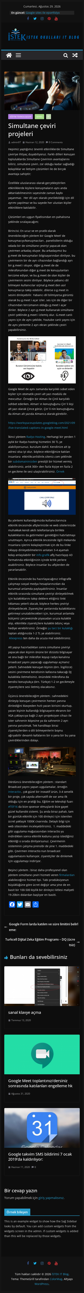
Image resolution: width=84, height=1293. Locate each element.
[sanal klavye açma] (42, 969)
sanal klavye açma (24, 1012)
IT (48, 116)
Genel (39, 116)
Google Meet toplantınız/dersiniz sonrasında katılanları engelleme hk (40, 1083)
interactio (14, 792)
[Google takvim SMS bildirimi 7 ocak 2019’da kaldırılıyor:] (42, 1111)
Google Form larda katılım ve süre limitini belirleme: (43, 927)
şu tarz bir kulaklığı (60, 628)
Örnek (59, 471)
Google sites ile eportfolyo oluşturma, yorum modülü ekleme (48, 14)
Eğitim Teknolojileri (20, 116)
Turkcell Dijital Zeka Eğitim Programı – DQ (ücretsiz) (40, 942)
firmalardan (66, 875)
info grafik (42, 555)
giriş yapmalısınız (51, 1198)
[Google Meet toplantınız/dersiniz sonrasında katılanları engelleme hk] (42, 1037)
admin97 (16, 142)
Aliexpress (15, 638)
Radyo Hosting (35, 437)
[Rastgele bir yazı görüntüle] (75, 55)
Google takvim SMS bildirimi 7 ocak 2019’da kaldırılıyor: (40, 1156)
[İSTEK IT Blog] (9, 55)
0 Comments (56, 142)
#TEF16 (13, 806)
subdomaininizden (24, 461)
